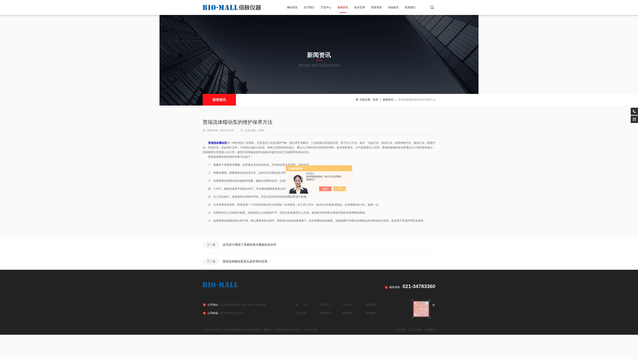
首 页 (301, 304)
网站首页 (292, 7)
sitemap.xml (310, 329)
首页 (375, 99)
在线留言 (393, 7)
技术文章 (359, 7)
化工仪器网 (415, 329)
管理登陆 (430, 329)
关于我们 (309, 7)
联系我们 (410, 7)
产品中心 (326, 7)
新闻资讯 (342, 7)
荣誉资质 (376, 7)
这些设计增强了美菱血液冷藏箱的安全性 (249, 244)
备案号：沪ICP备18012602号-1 (282, 329)
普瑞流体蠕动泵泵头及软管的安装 (245, 261)
